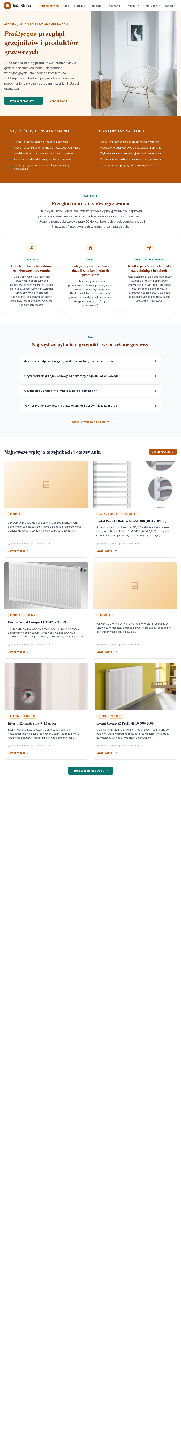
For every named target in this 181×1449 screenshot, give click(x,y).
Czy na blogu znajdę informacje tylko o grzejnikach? (60, 391)
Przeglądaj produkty (21, 100)
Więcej (169, 5)
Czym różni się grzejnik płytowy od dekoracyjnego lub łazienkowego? (72, 376)
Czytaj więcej (16, 550)
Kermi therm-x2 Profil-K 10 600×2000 (125, 723)
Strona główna (50, 5)
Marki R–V (152, 5)
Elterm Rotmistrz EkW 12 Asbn (32, 723)
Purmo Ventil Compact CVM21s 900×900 (38, 622)
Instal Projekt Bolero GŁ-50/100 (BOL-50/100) (131, 521)
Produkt (16, 514)
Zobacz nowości (161, 451)
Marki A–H (115, 5)
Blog (66, 5)
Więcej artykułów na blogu (88, 421)
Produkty (79, 5)
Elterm (14, 716)
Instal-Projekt (109, 514)
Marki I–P (133, 5)
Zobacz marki (58, 100)
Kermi (102, 716)
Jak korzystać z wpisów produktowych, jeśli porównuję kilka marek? (71, 405)
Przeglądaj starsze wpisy (88, 770)
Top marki (96, 5)
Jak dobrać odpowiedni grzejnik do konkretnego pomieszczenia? (69, 361)
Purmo (31, 615)
